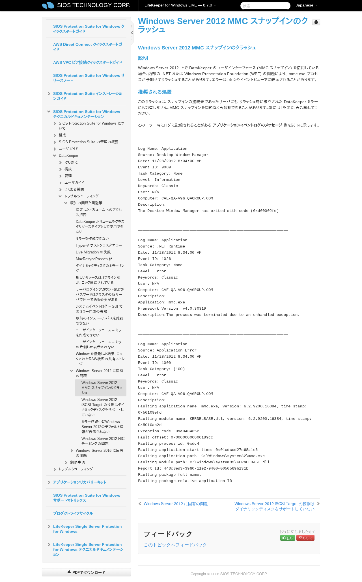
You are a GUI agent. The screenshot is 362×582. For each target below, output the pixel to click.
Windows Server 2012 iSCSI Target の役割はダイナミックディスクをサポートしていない (102, 407)
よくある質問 (74, 189)
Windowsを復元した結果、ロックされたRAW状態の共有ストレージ (100, 359)
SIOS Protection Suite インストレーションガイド (87, 96)
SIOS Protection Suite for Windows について (91, 126)
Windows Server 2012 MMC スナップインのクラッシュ (101, 388)
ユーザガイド (68, 149)
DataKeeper (68, 155)
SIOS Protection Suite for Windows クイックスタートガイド (88, 29)
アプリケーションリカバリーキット (79, 482)
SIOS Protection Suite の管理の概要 (88, 142)
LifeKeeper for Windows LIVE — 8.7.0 (179, 5)
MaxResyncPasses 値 (94, 259)
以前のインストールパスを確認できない (99, 320)
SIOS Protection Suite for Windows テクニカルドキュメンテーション (86, 114)
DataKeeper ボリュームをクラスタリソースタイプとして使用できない (100, 227)
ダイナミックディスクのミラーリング (100, 268)
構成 (62, 135)
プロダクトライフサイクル (73, 513)
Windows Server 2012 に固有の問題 (99, 373)
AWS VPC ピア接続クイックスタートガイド (87, 62)
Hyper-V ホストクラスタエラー (99, 245)
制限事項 (77, 462)
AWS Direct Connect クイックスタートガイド (87, 47)
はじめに (71, 162)
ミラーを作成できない (92, 238)
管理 (68, 176)
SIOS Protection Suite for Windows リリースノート (88, 78)
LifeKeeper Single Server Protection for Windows (87, 529)
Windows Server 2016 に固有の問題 (99, 453)
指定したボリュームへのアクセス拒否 (99, 212)
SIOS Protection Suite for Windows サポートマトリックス (86, 498)
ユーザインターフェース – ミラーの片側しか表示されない (100, 344)
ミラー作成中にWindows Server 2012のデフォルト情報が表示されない (102, 427)
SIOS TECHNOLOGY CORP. (93, 5)
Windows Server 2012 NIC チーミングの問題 (102, 441)
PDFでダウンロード (88, 572)
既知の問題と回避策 (86, 203)
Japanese (305, 5)
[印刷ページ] (316, 22)
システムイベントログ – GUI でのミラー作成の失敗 (99, 309)
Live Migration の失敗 (93, 252)
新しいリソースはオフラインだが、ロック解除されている (98, 280)
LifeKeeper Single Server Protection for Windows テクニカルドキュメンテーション (88, 549)
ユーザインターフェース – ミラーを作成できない (100, 332)
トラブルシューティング (81, 196)
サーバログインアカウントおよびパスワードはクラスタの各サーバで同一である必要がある (100, 294)
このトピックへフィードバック (175, 544)
